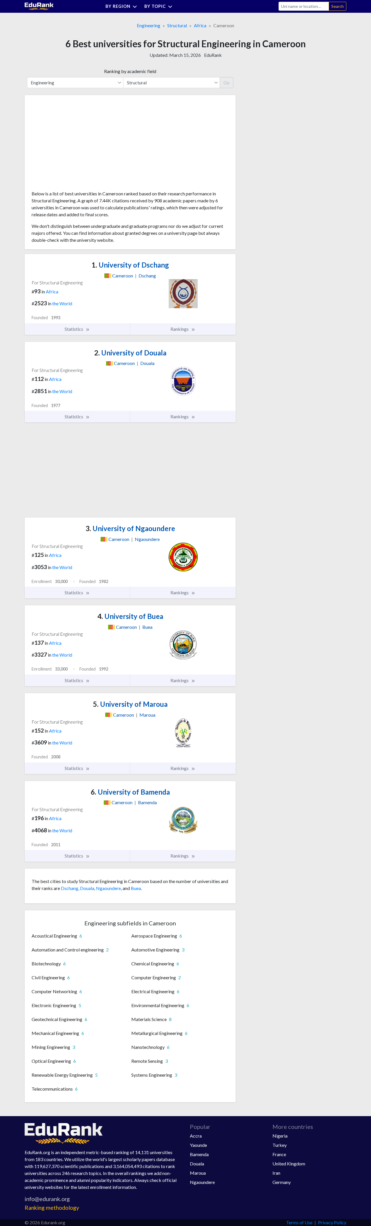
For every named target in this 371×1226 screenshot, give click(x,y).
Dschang (69, 888)
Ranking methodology (52, 1207)
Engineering (148, 25)
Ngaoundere (108, 888)
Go (226, 82)
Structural (177, 25)
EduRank (213, 55)
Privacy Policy (332, 1222)
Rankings (180, 329)
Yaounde (198, 1145)
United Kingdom (288, 1163)
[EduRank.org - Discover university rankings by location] (39, 5)
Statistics (74, 329)
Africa (200, 25)
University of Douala (130, 352)
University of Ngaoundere (130, 528)
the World (62, 303)
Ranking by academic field (130, 71)
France (279, 1154)
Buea (136, 888)
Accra (196, 1135)
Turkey (279, 1145)
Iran (276, 1173)
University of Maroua (130, 704)
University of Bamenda (130, 792)
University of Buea (130, 616)
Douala (87, 888)
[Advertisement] (75, 145)
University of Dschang (130, 265)
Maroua (198, 1173)
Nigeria (280, 1135)
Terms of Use (299, 1222)
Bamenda (199, 1154)
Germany (281, 1182)
